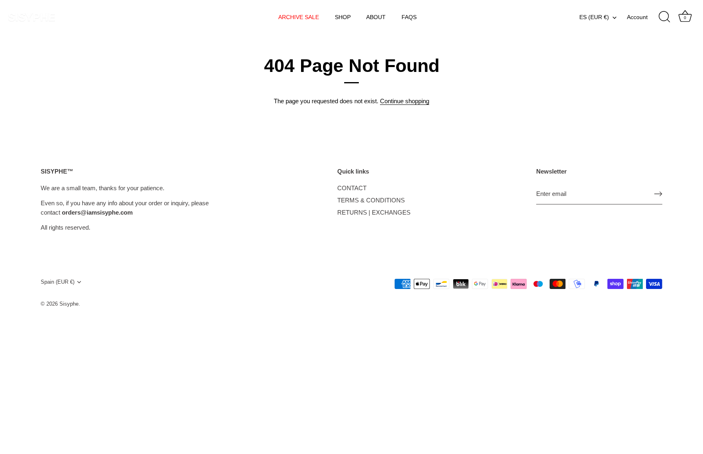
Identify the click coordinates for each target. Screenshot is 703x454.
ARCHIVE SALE (298, 17)
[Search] (664, 17)
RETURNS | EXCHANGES (373, 212)
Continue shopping (404, 101)
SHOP (343, 17)
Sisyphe (69, 304)
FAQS (409, 17)
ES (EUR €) (594, 17)
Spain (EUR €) (57, 282)
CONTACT (352, 188)
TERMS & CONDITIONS (371, 200)
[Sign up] (658, 194)
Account (637, 17)
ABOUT (376, 17)
